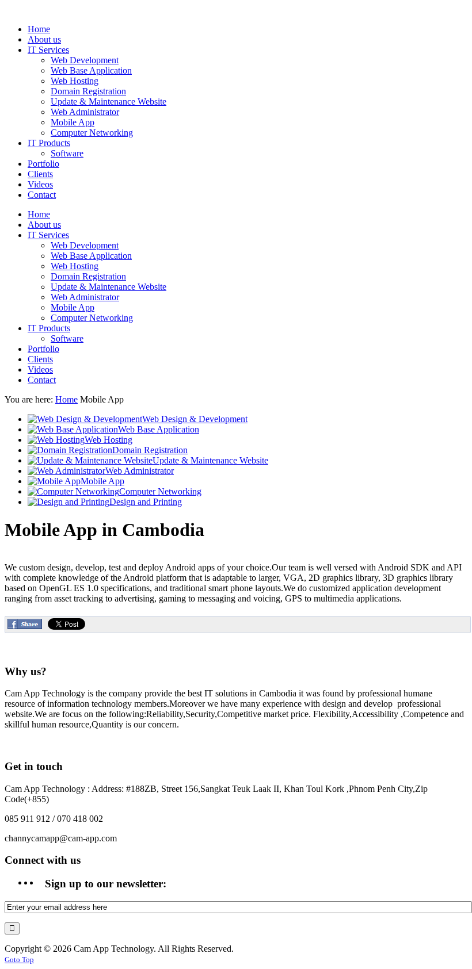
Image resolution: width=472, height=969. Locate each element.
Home (66, 399)
